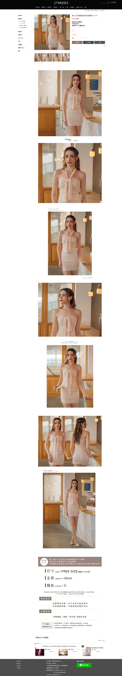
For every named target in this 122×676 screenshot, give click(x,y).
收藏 (104, 46)
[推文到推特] (40, 637)
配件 (19, 51)
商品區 (92, 10)
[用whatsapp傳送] (44, 637)
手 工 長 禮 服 (22, 21)
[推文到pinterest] (46, 637)
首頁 (86, 10)
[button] (68, 57)
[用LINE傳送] (42, 637)
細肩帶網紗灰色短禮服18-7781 (97, 648)
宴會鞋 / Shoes (21, 47)
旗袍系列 (20, 31)
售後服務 (19, 665)
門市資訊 (20, 15)
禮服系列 (96, 10)
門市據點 (19, 668)
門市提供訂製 (75, 23)
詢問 (100, 42)
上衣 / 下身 (20, 38)
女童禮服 (20, 44)
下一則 (103, 640)
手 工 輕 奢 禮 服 (22, 27)
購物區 (88, 10)
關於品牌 (19, 661)
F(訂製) (74, 34)
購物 (18, 663)
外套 (19, 41)
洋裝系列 (20, 34)
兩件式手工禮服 (22, 25)
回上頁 (99, 640)
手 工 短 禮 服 (101, 10)
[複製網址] (47, 637)
